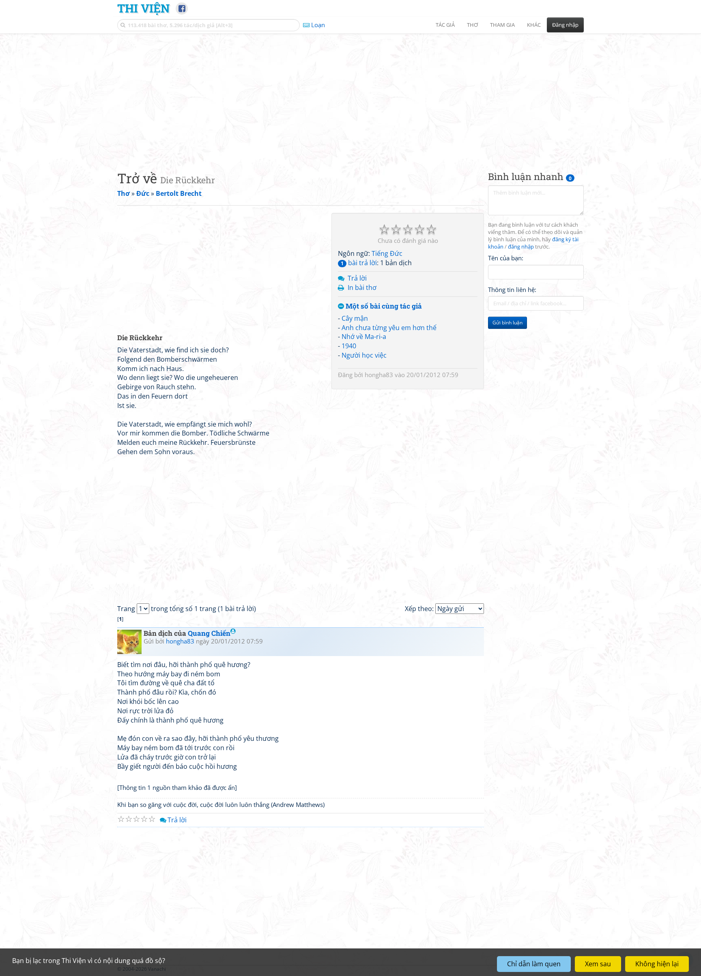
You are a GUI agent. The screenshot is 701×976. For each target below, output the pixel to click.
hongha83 (379, 375)
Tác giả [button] (445, 24)
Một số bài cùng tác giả (383, 306)
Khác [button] (534, 24)
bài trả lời (359, 262)
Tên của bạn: (505, 258)
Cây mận (355, 318)
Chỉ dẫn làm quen (534, 963)
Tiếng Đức (387, 253)
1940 (349, 345)
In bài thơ (362, 287)
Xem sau (598, 963)
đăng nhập (521, 246)
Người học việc (364, 355)
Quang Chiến (209, 633)
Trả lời (357, 278)
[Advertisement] (350, 95)
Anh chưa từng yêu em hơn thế (389, 327)
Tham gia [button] (502, 24)
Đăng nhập (565, 24)
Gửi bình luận (507, 322)
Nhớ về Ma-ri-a (364, 336)
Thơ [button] (472, 24)
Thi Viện (143, 8)
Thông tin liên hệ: (512, 289)
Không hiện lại (657, 963)
